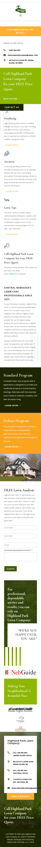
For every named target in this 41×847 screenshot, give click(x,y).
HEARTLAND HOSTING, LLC (17, 842)
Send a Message (20, 796)
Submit (10, 568)
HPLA (32, 842)
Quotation (10, 99)
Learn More (12, 145)
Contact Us (12, 107)
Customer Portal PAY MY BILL (20, 31)
